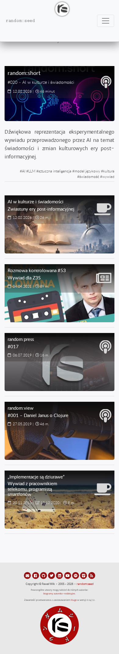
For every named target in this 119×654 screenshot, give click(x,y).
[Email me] (28, 575)
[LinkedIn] (60, 575)
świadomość (89, 176)
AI (23, 170)
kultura (108, 170)
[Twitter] (52, 575)
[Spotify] (76, 575)
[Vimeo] (84, 575)
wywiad (108, 176)
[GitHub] (44, 575)
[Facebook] (36, 575)
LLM (31, 170)
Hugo (74, 600)
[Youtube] (68, 575)
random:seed (85, 584)
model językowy (87, 170)
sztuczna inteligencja (54, 170)
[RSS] (91, 575)
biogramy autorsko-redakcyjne (59, 593)
